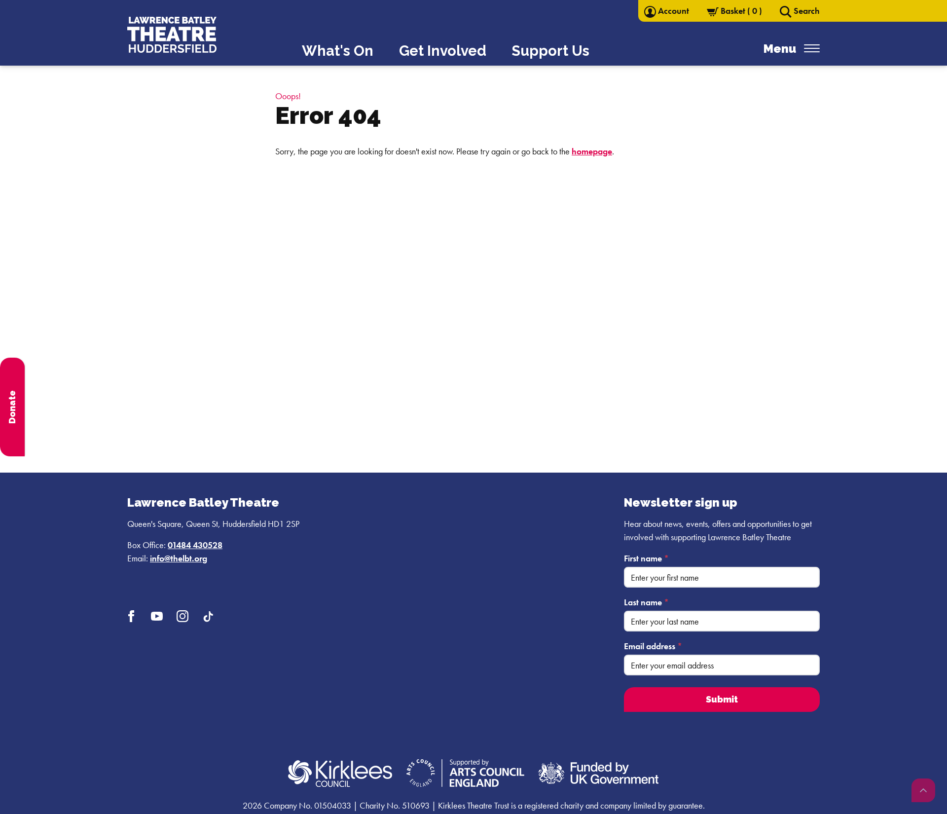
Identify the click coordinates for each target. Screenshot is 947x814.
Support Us (550, 50)
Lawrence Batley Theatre (203, 502)
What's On (337, 50)
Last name (646, 602)
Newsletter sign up (680, 502)
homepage (592, 151)
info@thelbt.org (178, 558)
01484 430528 (195, 545)
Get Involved (442, 50)
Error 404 (328, 115)
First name (646, 558)
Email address (653, 646)
